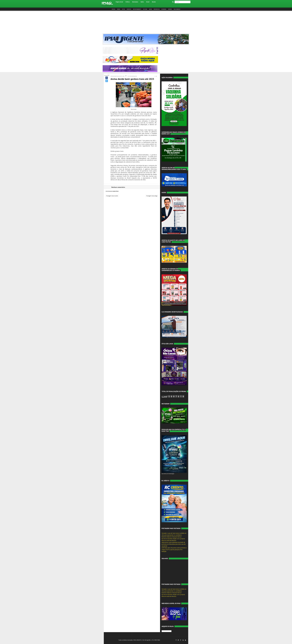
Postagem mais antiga (151, 196)
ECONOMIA (163, 9)
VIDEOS (118, 9)
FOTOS (123, 9)
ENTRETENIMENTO (137, 9)
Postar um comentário (112, 191)
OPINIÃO (170, 9)
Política (128, 2)
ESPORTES (129, 9)
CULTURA (145, 9)
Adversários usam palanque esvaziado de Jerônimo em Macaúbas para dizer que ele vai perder (174, 544)
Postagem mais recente (112, 196)
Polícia (113, 9)
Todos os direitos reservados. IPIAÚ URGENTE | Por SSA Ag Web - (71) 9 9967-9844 (139, 640)
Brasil (147, 2)
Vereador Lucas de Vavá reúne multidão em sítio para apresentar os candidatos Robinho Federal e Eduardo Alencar (174, 535)
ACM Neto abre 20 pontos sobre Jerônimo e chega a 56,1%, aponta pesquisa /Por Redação (174, 549)
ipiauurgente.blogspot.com (117, 76)
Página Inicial (119, 2)
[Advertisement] (146, 22)
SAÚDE (150, 9)
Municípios (135, 2)
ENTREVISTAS (157, 9)
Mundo (154, 2)
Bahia (142, 2)
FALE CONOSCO (177, 9)
